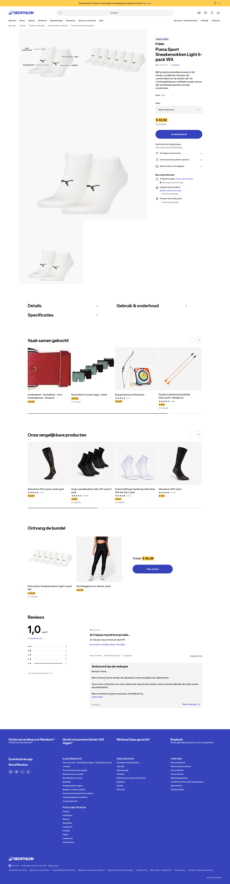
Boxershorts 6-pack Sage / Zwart (89, 394)
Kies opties (153, 569)
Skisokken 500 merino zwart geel (46, 489)
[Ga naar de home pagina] (21, 13)
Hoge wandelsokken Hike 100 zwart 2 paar (91, 491)
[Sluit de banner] (219, 3)
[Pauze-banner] (215, 3)
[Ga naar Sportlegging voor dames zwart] (99, 559)
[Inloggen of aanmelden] (212, 13)
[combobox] (178, 110)
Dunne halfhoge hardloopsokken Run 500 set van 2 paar (135, 491)
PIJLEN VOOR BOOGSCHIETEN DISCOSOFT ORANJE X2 (174, 396)
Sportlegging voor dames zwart (93, 586)
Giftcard (216, 20)
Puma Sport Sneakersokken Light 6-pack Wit (50, 588)
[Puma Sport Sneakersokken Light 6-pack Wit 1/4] (115, 61)
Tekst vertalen (189, 704)
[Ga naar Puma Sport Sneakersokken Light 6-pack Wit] (50, 559)
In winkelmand (179, 134)
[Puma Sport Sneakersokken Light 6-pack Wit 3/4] (83, 156)
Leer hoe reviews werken (38, 673)
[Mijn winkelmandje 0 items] (218, 13)
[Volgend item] (199, 340)
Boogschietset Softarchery (129, 394)
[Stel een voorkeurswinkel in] (199, 13)
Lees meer (97, 697)
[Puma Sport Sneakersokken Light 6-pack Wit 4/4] (51, 252)
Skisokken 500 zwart (170, 489)
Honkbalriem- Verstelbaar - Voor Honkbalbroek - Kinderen (45, 396)
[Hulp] (205, 13)
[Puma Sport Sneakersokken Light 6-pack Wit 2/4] (51, 61)
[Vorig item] (191, 340)
